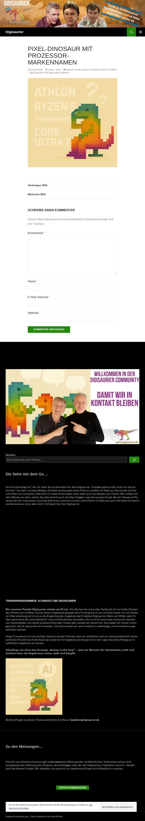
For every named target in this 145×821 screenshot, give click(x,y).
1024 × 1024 (54, 69)
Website (33, 312)
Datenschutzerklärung (17, 816)
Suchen (10, 454)
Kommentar (36, 232)
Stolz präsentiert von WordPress (47, 816)
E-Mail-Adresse (39, 297)
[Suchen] (134, 460)
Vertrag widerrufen (72, 787)
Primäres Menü (140, 31)
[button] (9, 552)
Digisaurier (14, 32)
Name (32, 281)
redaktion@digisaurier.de (84, 719)
